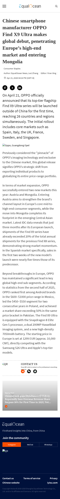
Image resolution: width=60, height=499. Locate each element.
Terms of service (31, 478)
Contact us (8, 478)
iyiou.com (52, 482)
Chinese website (11, 482)
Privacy (54, 478)
